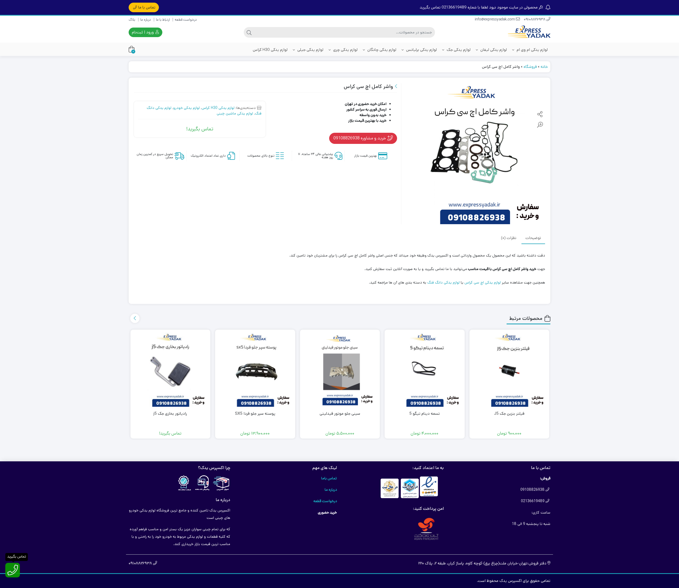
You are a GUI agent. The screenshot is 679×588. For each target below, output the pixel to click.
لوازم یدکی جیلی (309, 49)
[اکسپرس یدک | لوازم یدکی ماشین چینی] (529, 32)
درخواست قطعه (186, 19)
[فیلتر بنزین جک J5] (509, 369)
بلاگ (132, 19)
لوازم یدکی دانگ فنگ (443, 282)
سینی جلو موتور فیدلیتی (340, 413)
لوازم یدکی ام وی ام (532, 49)
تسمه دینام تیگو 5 (424, 413)
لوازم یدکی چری (345, 49)
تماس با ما (146, 7)
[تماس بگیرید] (12, 570)
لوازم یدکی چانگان (381, 49)
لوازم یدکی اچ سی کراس (482, 282)
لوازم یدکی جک (458, 49)
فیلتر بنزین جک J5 (509, 413)
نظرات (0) (508, 238)
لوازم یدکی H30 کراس (270, 49)
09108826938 (535, 20)
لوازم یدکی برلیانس (421, 49)
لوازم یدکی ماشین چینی (235, 113)
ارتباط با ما (163, 19)
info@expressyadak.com (495, 20)
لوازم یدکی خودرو (186, 107)
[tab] (533, 238)
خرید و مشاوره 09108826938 (360, 138)
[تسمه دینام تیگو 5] (424, 369)
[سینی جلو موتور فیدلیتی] (340, 369)
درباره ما (145, 19)
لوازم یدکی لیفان (493, 49)
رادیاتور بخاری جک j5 (170, 413)
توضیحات (533, 238)
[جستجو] (249, 32)
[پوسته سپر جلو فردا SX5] (255, 369)
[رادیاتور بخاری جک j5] (170, 369)
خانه (544, 66)
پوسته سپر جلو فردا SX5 (255, 413)
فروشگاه (530, 66)
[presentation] (135, 318)
